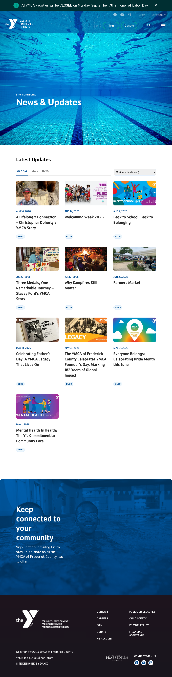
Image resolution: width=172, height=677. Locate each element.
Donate (129, 25)
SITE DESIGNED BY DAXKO (32, 663)
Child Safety (138, 618)
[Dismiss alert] (156, 5)
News (45, 170)
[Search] (149, 25)
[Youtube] (122, 14)
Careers (102, 618)
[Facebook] (115, 14)
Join (111, 25)
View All (22, 170)
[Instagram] (129, 14)
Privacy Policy (139, 625)
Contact (102, 611)
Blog (35, 170)
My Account (105, 638)
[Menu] (163, 25)
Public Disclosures (142, 611)
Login (141, 14)
